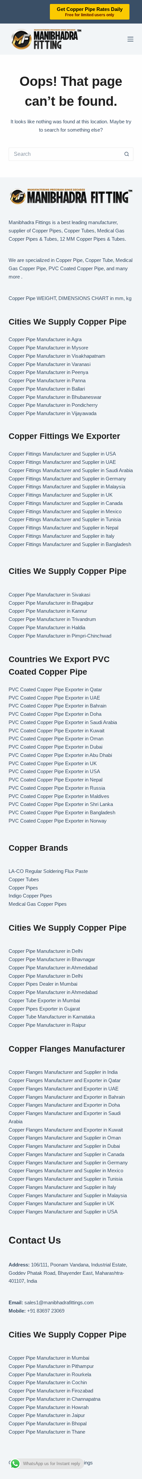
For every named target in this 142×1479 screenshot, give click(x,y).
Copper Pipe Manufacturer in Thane (48, 1432)
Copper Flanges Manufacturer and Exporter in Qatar (65, 1080)
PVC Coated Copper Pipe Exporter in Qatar (55, 689)
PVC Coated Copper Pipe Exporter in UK (53, 763)
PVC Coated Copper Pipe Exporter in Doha (55, 714)
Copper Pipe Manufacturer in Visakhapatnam (57, 356)
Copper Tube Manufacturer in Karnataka (52, 1016)
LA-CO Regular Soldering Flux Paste (48, 871)
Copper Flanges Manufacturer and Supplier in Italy (62, 1187)
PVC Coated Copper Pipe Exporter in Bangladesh (62, 812)
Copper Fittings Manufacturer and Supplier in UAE (62, 462)
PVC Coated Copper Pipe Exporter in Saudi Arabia (63, 722)
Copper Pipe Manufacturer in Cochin (48, 1382)
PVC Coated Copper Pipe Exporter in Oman (56, 738)
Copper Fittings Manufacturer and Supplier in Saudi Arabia (71, 470)
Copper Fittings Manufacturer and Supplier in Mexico (65, 511)
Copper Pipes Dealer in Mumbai (43, 984)
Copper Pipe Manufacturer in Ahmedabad (53, 967)
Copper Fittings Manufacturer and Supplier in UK (61, 495)
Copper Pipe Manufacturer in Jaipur (47, 1415)
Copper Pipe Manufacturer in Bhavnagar (52, 959)
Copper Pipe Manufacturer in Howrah (49, 1407)
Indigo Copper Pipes (30, 895)
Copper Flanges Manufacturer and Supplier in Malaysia (68, 1195)
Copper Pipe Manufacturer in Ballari (47, 389)
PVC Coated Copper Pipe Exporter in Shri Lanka (61, 804)
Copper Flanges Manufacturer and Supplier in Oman (65, 1137)
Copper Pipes (23, 888)
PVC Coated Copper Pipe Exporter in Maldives (59, 796)
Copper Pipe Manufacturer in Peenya (48, 372)
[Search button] (126, 154)
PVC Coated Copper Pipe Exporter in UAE (54, 698)
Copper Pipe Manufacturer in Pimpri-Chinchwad (60, 636)
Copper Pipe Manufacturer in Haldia (47, 627)
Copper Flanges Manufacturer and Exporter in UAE (64, 1088)
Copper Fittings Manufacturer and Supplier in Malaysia (67, 486)
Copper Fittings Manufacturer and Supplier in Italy (62, 536)
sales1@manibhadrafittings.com (59, 1302)
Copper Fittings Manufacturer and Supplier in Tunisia (65, 519)
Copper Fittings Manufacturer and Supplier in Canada (66, 503)
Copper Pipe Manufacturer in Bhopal (48, 1423)
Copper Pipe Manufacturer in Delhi (46, 951)
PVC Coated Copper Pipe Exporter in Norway (58, 821)
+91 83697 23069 (45, 1311)
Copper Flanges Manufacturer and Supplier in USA (63, 1211)
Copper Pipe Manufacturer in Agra (45, 339)
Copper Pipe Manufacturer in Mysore (48, 347)
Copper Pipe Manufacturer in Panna (47, 380)
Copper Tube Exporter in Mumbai (44, 1000)
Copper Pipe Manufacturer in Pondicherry (53, 405)
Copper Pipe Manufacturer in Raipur (47, 1025)
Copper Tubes (24, 879)
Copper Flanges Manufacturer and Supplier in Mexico (66, 1170)
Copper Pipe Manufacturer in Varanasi (49, 364)
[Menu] (130, 39)
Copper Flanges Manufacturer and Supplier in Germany (68, 1162)
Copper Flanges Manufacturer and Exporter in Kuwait (66, 1130)
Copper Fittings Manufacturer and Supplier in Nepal (63, 527)
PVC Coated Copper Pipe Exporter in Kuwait (56, 730)
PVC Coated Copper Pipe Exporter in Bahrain (57, 706)
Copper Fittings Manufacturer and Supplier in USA (62, 454)
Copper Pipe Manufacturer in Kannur (48, 611)
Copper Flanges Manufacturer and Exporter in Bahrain (67, 1097)
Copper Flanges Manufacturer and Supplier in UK (61, 1203)
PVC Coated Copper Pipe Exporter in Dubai (55, 747)
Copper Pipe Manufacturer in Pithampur (51, 1366)
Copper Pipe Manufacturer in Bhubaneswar (55, 397)
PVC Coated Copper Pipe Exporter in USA (54, 771)
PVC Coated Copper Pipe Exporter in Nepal (55, 779)
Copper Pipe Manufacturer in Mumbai (49, 1358)
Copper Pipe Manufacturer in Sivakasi (49, 594)
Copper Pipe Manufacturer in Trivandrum (52, 619)
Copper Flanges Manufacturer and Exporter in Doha (64, 1105)
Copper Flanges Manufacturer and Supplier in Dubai (64, 1146)
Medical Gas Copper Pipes (38, 904)
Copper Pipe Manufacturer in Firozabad (51, 1390)
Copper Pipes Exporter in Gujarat (44, 1009)
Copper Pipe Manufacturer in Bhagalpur (51, 603)
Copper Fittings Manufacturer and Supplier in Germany (67, 478)
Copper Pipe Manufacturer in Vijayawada (52, 413)
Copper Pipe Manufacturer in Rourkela (50, 1374)
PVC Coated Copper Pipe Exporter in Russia (57, 788)
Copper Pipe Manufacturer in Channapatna (54, 1399)
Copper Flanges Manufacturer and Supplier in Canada (66, 1154)
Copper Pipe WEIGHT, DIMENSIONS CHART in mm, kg (70, 298)
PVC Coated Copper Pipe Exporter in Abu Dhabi (60, 755)
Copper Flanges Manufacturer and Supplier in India (63, 1072)
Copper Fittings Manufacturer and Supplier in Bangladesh (70, 544)
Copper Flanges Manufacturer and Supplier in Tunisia (66, 1179)
